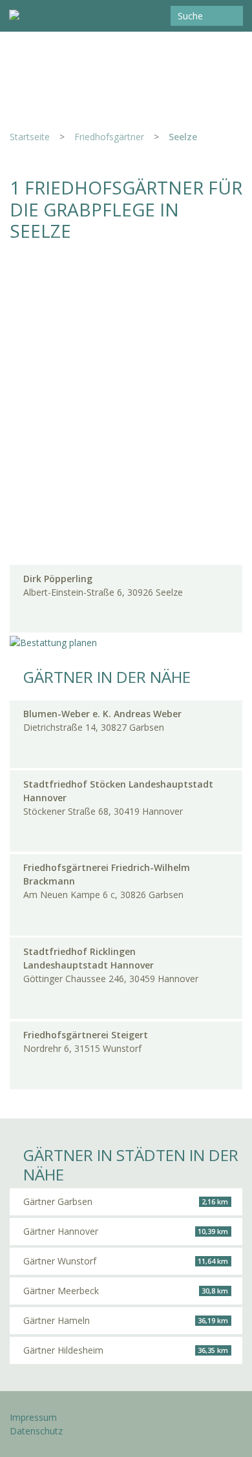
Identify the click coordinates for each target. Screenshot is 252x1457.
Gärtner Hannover (125, 1231)
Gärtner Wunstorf (125, 1261)
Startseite (30, 137)
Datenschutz (36, 1431)
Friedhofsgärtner (109, 137)
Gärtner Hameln (125, 1320)
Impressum (33, 1417)
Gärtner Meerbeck (125, 1290)
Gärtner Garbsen (125, 1201)
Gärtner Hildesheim (125, 1350)
